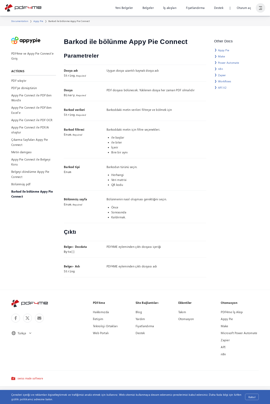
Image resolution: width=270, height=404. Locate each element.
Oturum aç (244, 8)
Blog (139, 312)
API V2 (222, 87)
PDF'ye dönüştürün (24, 88)
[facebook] (15, 318)
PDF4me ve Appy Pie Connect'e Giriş (32, 55)
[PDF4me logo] (23, 8)
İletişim (98, 319)
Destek (218, 8)
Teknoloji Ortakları (105, 326)
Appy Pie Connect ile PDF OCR (31, 120)
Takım (182, 312)
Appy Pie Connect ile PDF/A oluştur (30, 129)
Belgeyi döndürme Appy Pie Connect (30, 174)
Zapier (222, 75)
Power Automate (228, 63)
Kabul (251, 397)
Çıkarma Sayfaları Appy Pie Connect (29, 142)
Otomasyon (186, 319)
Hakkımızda (101, 312)
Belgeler (148, 8)
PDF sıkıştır (18, 81)
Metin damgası (21, 152)
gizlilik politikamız (22, 399)
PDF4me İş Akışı (232, 312)
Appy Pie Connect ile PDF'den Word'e (31, 97)
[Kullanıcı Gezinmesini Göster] (260, 8)
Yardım (140, 319)
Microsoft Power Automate (239, 333)
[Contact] (39, 318)
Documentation (19, 21)
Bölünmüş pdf (21, 184)
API (223, 347)
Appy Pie (38, 21)
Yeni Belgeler (124, 8)
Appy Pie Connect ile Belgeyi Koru (30, 161)
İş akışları (170, 8)
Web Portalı (101, 333)
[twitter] (27, 318)
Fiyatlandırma (195, 8)
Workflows (224, 81)
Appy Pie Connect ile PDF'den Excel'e (31, 110)
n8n (220, 69)
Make (221, 56)
